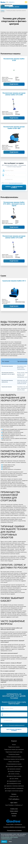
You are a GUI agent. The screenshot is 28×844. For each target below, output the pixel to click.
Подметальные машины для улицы (14, 751)
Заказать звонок (14, 6)
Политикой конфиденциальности (16, 183)
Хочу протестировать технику (14, 730)
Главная (2, 10)
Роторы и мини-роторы (14, 761)
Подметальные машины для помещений (14, 749)
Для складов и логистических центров (14, 790)
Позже (10, 841)
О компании (14, 813)
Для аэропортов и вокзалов (14, 768)
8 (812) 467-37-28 (8, 4)
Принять (4, 841)
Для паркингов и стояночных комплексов (14, 785)
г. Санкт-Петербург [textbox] (8, 5)
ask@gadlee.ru (11, 2)
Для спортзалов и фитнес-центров (14, 766)
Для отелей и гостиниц (14, 773)
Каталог (14, 744)
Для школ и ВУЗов (14, 778)
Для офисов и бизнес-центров (14, 776)
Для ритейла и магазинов (14, 771)
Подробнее (14, 84)
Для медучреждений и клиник (14, 781)
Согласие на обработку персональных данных (14, 827)
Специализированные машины (14, 764)
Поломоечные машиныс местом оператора (14, 759)
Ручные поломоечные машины (14, 756)
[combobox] (9, 5)
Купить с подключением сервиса (14, 187)
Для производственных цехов (14, 783)
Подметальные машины (14, 747)
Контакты (14, 815)
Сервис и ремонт (14, 811)
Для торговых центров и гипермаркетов (14, 788)
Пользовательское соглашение (14, 830)
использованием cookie (7, 837)
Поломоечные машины (14, 754)
